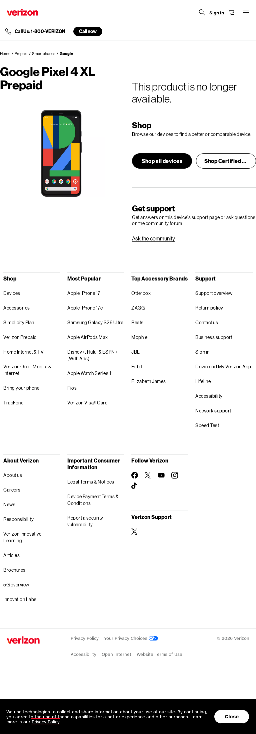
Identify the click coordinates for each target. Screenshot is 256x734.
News (9, 504)
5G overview (16, 584)
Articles (11, 555)
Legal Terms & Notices (90, 482)
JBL (135, 352)
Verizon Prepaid (20, 337)
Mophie (139, 337)
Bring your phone (21, 388)
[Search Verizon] (202, 12)
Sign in (202, 352)
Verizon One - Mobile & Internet (27, 370)
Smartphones (43, 53)
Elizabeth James (148, 381)
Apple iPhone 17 (83, 293)
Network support (213, 410)
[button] (162, 161)
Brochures (14, 570)
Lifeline (203, 381)
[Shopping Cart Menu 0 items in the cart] (231, 12)
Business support (213, 337)
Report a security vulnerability (85, 521)
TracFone (13, 402)
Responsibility (18, 519)
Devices (11, 293)
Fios (72, 388)
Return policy (209, 308)
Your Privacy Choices (126, 638)
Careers (12, 490)
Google (66, 53)
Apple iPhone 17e (85, 308)
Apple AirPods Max (87, 337)
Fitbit (136, 366)
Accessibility (209, 396)
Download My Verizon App (223, 366)
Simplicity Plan (18, 322)
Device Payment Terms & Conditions (92, 500)
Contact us (206, 322)
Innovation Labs (20, 599)
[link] (153, 238)
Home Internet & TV (23, 352)
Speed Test (207, 425)
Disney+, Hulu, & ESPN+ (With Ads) (92, 355)
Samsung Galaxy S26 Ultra (95, 322)
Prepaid (21, 53)
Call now (88, 31)
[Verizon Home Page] (22, 12)
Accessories (16, 308)
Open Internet (116, 654)
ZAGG (138, 308)
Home (5, 53)
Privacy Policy (85, 638)
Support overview (213, 293)
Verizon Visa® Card (87, 402)
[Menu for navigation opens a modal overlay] (246, 12)
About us (12, 475)
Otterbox (141, 293)
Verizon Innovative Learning (22, 537)
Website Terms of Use (159, 654)
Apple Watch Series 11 (90, 373)
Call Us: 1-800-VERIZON (40, 31)
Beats (137, 322)
